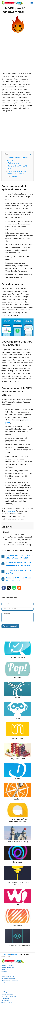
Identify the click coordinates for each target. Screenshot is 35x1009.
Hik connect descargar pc (9, 996)
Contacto (4, 971)
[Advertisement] (17, 53)
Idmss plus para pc (7, 994)
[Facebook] (3, 588)
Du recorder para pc (7, 987)
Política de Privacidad (7, 967)
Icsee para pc (5, 998)
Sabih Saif (14, 177)
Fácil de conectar (13, 163)
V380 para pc (5, 1000)
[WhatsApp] (14, 588)
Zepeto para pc (6, 985)
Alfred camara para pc (8, 978)
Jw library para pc (6, 1002)
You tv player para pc (7, 976)
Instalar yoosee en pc (7, 992)
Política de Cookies (7, 965)
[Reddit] (19, 588)
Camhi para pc (5, 982)
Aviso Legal (4, 969)
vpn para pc (10, 511)
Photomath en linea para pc (9, 980)
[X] (9, 588)
